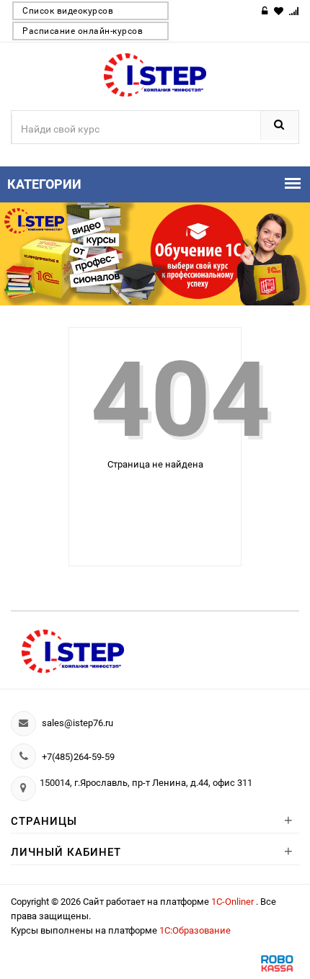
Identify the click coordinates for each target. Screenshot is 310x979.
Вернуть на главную (163, 507)
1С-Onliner (233, 901)
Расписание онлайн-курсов (82, 31)
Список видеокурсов (67, 11)
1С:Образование (195, 930)
